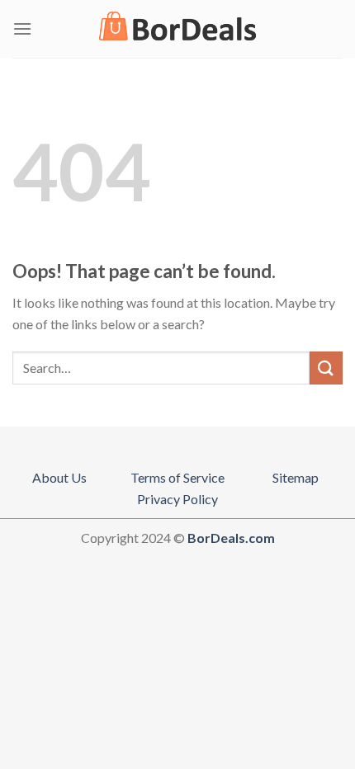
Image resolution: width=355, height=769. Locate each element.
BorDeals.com (231, 537)
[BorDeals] (177, 29)
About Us (59, 477)
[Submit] (326, 367)
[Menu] (22, 28)
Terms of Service (177, 477)
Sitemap (295, 477)
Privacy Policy (177, 499)
